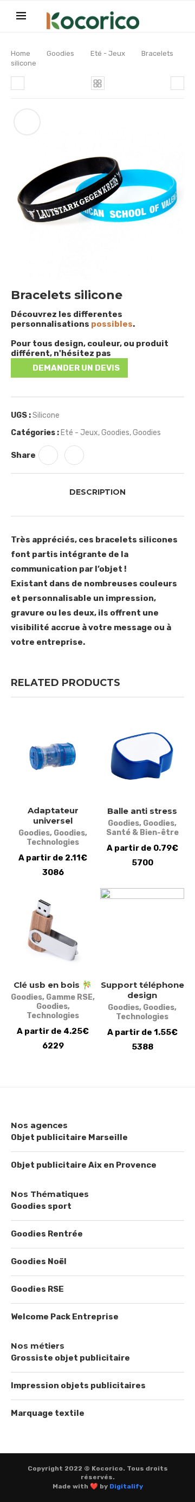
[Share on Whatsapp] (48, 455)
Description (97, 492)
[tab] (97, 492)
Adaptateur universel (53, 815)
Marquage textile (47, 1413)
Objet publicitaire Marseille (69, 1137)
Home (20, 53)
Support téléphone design (142, 990)
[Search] (173, 17)
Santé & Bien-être (142, 832)
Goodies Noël (39, 1261)
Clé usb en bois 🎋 (53, 985)
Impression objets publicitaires (78, 1385)
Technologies (53, 842)
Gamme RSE (69, 997)
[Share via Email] (74, 455)
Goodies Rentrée (47, 1234)
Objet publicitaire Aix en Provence (84, 1165)
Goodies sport (41, 1206)
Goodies (60, 53)
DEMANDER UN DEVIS (76, 368)
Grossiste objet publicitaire (70, 1358)
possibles (112, 324)
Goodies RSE (37, 1289)
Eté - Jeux (107, 53)
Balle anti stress (142, 811)
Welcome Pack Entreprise (65, 1317)
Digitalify (126, 1486)
